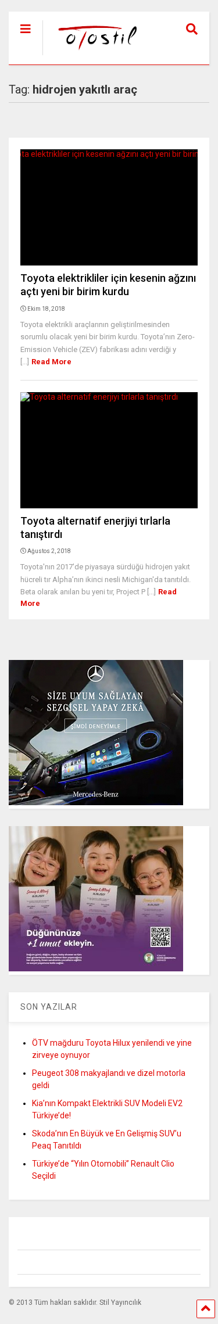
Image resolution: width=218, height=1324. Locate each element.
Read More (51, 361)
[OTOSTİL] (92, 55)
